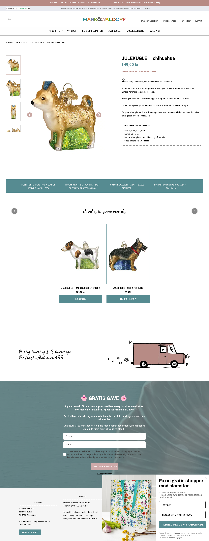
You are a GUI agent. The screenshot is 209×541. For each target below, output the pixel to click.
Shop (18, 42)
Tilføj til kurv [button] (128, 299)
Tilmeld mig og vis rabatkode (182, 524)
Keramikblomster (92, 31)
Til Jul (26, 42)
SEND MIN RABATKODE (104, 466)
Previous (29, 115)
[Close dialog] (205, 478)
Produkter (55, 31)
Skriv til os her (29, 532)
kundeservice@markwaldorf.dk (36, 521)
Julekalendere (135, 31)
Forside (9, 42)
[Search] (44, 19)
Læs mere (144, 140)
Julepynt (155, 31)
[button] (123, 78)
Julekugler (114, 31)
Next (99, 115)
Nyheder (71, 31)
